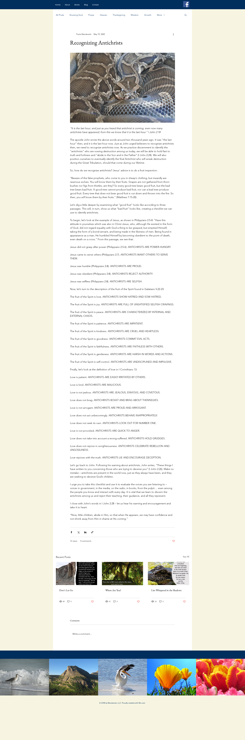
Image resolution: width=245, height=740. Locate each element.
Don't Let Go (66, 590)
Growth (147, 15)
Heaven (103, 15)
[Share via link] (92, 532)
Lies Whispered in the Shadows (166, 590)
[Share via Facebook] (71, 532)
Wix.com (142, 703)
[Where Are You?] (122, 573)
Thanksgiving (119, 15)
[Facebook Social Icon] (186, 4)
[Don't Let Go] (76, 573)
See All (186, 556)
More (159, 15)
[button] (185, 15)
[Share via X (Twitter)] (78, 532)
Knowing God (76, 15)
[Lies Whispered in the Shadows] (168, 573)
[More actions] (173, 34)
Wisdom (135, 15)
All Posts (60, 15)
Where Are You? (113, 590)
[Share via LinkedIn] (85, 532)
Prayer (91, 15)
